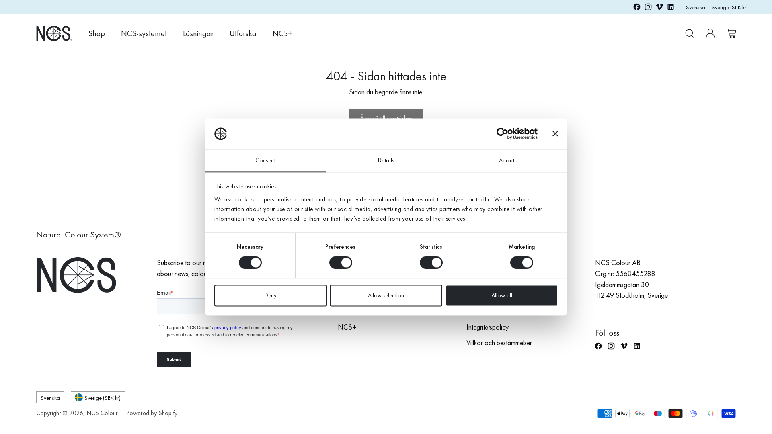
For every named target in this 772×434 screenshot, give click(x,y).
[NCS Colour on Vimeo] (659, 8)
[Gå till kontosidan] (710, 33)
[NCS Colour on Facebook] (637, 8)
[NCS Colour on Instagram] (648, 8)
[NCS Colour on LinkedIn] (671, 8)
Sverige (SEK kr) (730, 7)
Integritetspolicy (487, 327)
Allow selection (386, 295)
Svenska (695, 7)
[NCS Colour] (54, 33)
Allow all (501, 295)
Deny (271, 295)
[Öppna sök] (689, 33)
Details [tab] (386, 160)
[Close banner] (555, 134)
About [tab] (506, 160)
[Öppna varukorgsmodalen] (731, 33)
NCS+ (347, 327)
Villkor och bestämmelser (499, 342)
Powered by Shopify (151, 413)
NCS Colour (102, 413)
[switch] (340, 262)
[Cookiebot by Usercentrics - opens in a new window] (502, 134)
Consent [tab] (265, 160)
